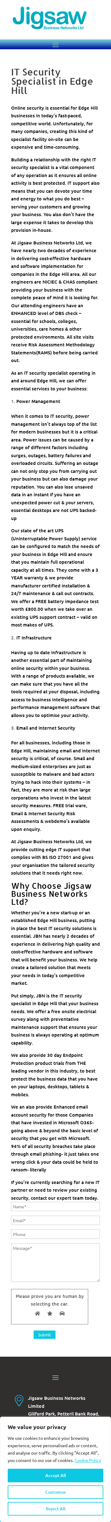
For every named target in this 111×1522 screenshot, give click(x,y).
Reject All (55, 1509)
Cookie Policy (88, 1460)
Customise (55, 1492)
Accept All (55, 1475)
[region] (55, 1469)
